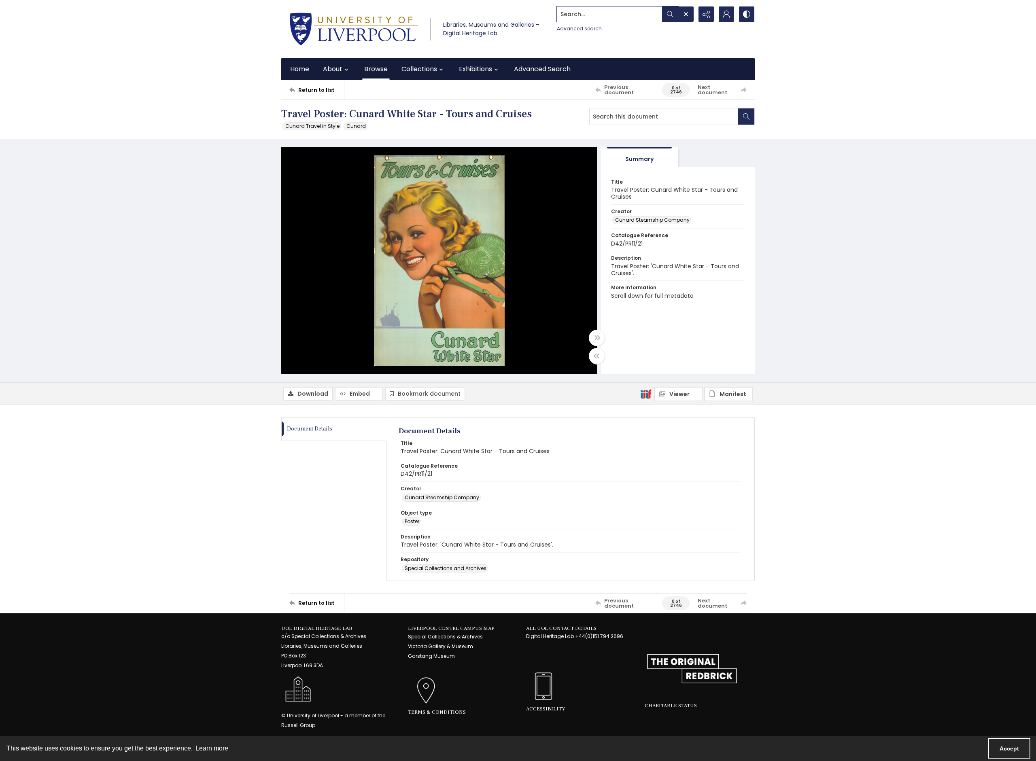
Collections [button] (419, 69)
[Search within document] (746, 116)
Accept (1009, 748)
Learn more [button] (211, 748)
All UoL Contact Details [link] (561, 628)
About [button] (332, 69)
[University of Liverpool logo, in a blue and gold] (353, 29)
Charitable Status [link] (671, 705)
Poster (412, 521)
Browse (376, 69)
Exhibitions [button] (475, 69)
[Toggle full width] (597, 338)
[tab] (639, 157)
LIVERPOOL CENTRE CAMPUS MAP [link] (451, 628)
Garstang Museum (431, 656)
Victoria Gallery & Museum (440, 646)
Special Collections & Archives (445, 636)
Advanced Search (542, 69)
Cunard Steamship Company (652, 219)
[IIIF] (645, 394)
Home (299, 69)
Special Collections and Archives (445, 568)
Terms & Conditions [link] (437, 712)
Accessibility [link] (545, 709)
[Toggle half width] (597, 356)
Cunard (356, 126)
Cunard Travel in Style (312, 126)
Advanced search (579, 28)
